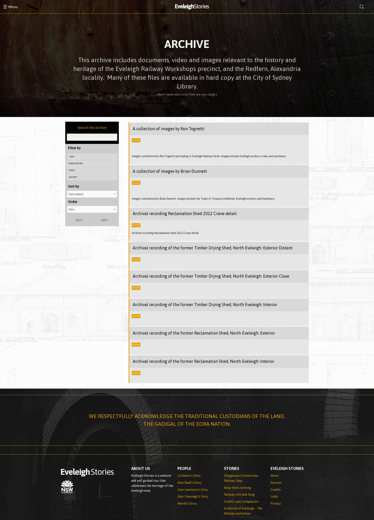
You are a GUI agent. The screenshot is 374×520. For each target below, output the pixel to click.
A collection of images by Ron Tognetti (169, 128)
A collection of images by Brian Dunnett (170, 171)
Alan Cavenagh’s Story (192, 496)
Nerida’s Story (187, 503)
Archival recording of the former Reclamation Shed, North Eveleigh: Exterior (204, 333)
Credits (276, 489)
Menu (10, 7)
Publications (76, 163)
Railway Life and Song (239, 494)
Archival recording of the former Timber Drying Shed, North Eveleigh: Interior (205, 304)
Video (72, 170)
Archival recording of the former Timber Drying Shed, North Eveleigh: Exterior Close (211, 276)
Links (274, 496)
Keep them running (237, 487)
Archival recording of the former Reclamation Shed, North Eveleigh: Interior (203, 361)
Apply (104, 220)
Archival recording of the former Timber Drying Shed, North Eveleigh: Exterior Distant (213, 247)
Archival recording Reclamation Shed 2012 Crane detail (185, 213)
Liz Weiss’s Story (189, 475)
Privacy (276, 503)
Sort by (73, 186)
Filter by (74, 148)
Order (72, 202)
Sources (276, 482)
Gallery (73, 177)
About (275, 475)
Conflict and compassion (241, 501)
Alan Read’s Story (189, 482)
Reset (79, 220)
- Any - (72, 156)
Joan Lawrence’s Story (192, 489)
